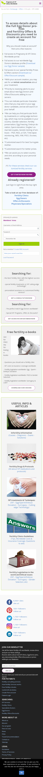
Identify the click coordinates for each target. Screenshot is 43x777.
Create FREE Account (21, 249)
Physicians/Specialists (21, 204)
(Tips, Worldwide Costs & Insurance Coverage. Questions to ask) (21, 540)
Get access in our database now (21, 319)
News (4, 731)
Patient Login (6, 695)
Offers (21, 9)
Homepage (13, 9)
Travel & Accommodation (10, 737)
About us (5, 720)
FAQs (4, 734)
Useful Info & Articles (9, 690)
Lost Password (8, 257)
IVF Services (6, 702)
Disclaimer (5, 749)
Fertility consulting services (11, 682)
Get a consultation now (21, 298)
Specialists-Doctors (8, 708)
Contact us (5, 739)
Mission (4, 723)
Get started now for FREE (21, 174)
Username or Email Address (12, 225)
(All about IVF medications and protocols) (21, 469)
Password (6, 232)
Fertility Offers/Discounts (10, 713)
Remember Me (11, 239)
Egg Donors (21, 198)
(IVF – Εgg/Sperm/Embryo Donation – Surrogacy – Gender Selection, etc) (21, 577)
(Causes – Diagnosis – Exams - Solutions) (22, 435)
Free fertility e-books (9, 687)
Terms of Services (8, 752)
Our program (6, 726)
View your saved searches (13, 253)
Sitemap (5, 742)
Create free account (9, 693)
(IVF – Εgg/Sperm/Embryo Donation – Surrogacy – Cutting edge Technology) (21, 504)
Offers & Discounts (21, 201)
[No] (40, 768)
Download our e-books (21, 388)
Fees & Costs (6, 729)
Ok (22, 773)
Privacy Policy (6, 755)
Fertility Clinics (21, 195)
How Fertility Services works (11, 684)
